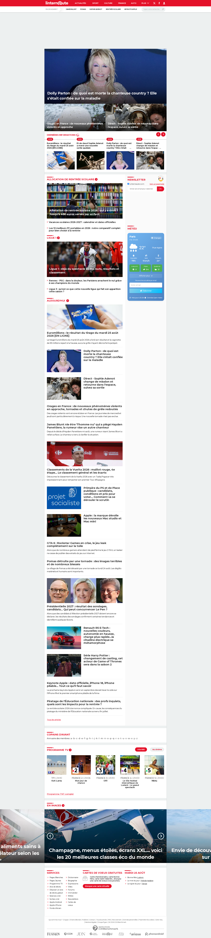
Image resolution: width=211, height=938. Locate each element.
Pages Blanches (56, 877)
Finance (122, 3)
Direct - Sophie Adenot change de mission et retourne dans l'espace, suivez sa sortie (100, 383)
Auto (133, 3)
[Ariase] (135, 934)
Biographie (72, 881)
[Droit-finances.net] (93, 934)
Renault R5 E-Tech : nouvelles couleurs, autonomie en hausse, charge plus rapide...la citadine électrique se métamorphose (99, 635)
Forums (71, 890)
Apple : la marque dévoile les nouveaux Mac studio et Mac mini (102, 518)
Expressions (73, 884)
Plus (144, 3)
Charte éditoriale (75, 920)
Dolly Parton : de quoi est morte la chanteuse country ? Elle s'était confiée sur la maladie (103, 355)
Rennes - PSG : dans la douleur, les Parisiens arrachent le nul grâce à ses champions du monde (85, 281)
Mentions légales (90, 922)
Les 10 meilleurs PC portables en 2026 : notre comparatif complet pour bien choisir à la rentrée (84, 229)
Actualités (80, 3)
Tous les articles (54, 719)
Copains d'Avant (58, 734)
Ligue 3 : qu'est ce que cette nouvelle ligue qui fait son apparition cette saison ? (85, 290)
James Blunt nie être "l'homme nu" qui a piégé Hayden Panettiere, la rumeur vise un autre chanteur (84, 426)
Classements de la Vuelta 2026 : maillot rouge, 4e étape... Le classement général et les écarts (81, 471)
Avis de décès (55, 887)
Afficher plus (144, 276)
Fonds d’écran (55, 908)
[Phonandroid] (154, 934)
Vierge (144, 884)
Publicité (85, 920)
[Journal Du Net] (81, 934)
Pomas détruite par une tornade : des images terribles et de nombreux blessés (84, 563)
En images (54, 805)
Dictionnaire (73, 877)
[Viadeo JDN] (121, 934)
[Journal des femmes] (53, 934)
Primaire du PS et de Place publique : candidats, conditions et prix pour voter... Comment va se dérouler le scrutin (102, 494)
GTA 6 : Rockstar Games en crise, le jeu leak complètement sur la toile (76, 544)
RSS (109, 920)
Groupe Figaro (102, 922)
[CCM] (68, 934)
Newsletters (73, 899)
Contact (92, 920)
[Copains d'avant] (107, 934)
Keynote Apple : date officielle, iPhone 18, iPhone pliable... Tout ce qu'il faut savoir (80, 684)
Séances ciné (55, 896)
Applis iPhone (55, 905)
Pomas (83, 9)
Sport (95, 3)
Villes (70, 887)
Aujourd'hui (56, 300)
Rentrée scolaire (113, 9)
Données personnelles (130, 920)
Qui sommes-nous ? (55, 920)
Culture (108, 3)
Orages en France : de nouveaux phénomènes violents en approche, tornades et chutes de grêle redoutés (84, 408)
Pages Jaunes (55, 881)
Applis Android (56, 902)
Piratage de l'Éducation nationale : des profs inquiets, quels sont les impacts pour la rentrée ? (84, 703)
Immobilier (72, 893)
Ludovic (140, 877)
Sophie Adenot (96, 9)
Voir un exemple (157, 184)
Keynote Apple (130, 9)
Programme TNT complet (60, 794)
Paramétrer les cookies (146, 920)
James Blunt (71, 9)
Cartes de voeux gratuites (102, 872)
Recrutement (116, 920)
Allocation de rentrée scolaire (70, 179)
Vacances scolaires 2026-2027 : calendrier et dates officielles (82, 222)
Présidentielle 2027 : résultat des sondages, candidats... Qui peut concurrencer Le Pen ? (77, 608)
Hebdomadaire (147, 881)
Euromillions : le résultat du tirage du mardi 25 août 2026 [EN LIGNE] (82, 334)
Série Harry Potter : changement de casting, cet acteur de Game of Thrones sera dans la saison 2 (103, 660)
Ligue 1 (51, 237)
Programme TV (57, 749)
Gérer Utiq (158, 920)
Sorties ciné (54, 899)
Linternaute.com (136, 184)
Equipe (66, 920)
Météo (70, 896)
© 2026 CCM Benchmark (117, 922)
